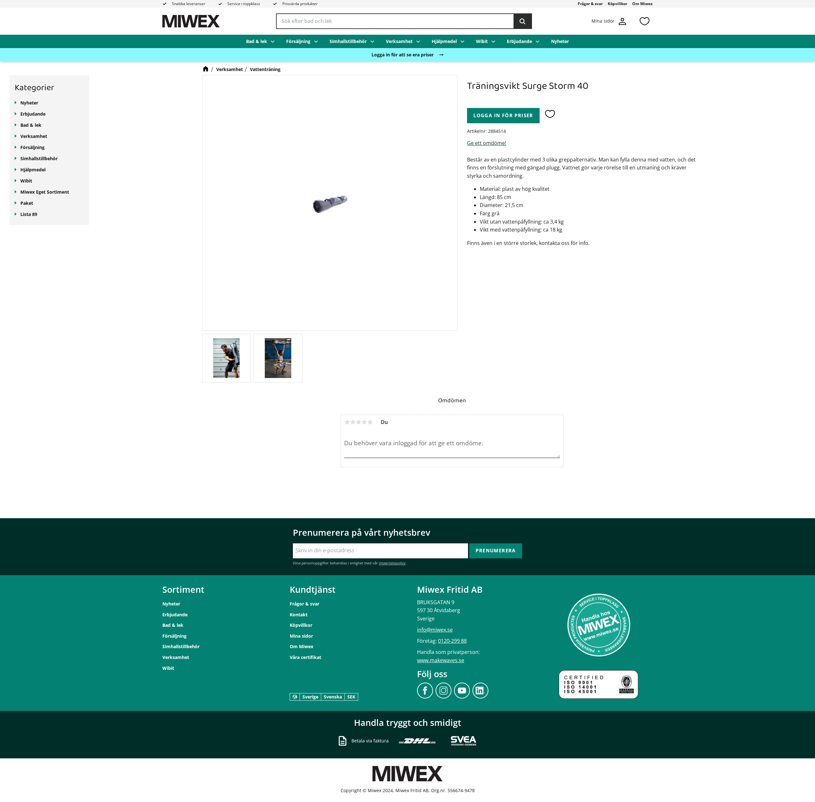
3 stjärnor (358, 422)
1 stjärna (347, 422)
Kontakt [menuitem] (299, 615)
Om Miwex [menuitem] (642, 3)
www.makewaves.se (440, 660)
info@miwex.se (435, 629)
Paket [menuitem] (26, 203)
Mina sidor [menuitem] (301, 636)
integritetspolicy (392, 563)
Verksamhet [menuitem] (399, 41)
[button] (644, 21)
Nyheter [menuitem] (560, 41)
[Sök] (522, 21)
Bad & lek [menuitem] (256, 41)
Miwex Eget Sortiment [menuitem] (44, 192)
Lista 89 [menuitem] (28, 214)
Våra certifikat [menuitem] (305, 657)
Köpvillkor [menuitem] (617, 3)
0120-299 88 (452, 640)
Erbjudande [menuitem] (519, 41)
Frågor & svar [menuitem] (590, 3)
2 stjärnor (353, 422)
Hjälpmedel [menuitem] (444, 41)
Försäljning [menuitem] (298, 41)
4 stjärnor (364, 422)
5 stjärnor (370, 422)
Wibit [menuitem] (482, 41)
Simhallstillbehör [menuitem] (348, 41)
